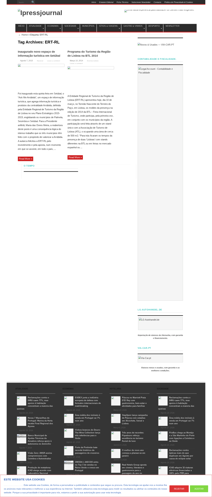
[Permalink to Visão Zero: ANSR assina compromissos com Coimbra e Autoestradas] (21, 456)
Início (94, 2)
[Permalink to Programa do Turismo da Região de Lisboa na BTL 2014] (91, 79)
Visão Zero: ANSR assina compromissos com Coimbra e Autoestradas (40, 456)
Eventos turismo (93, 61)
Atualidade (35, 26)
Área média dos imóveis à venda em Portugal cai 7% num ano (87, 418)
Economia (53, 26)
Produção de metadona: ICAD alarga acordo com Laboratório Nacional (39, 470)
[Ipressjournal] (40, 12)
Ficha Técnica (122, 2)
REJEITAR (179, 489)
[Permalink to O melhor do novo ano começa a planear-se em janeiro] (115, 453)
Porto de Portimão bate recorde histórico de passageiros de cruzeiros (87, 450)
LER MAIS (128, 492)
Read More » (25, 158)
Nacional (40, 61)
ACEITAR (199, 489)
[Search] (33, 2)
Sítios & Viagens (108, 26)
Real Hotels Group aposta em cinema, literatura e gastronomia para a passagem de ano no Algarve (129, 470)
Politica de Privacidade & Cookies (178, 2)
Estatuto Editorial (106, 2)
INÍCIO (21, 26)
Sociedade (70, 26)
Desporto (154, 26)
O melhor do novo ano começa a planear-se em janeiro (133, 453)
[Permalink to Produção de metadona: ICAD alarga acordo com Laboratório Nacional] (21, 470)
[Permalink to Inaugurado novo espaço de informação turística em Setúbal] (41, 76)
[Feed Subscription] (129, 42)
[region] (106, 486)
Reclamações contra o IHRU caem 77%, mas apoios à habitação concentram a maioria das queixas (35, 403)
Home (24, 34)
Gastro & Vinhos (133, 26)
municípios (88, 26)
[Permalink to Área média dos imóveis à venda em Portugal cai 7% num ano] (68, 418)
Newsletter (172, 26)
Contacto (157, 2)
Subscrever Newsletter (141, 2)
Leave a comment (53, 61)
